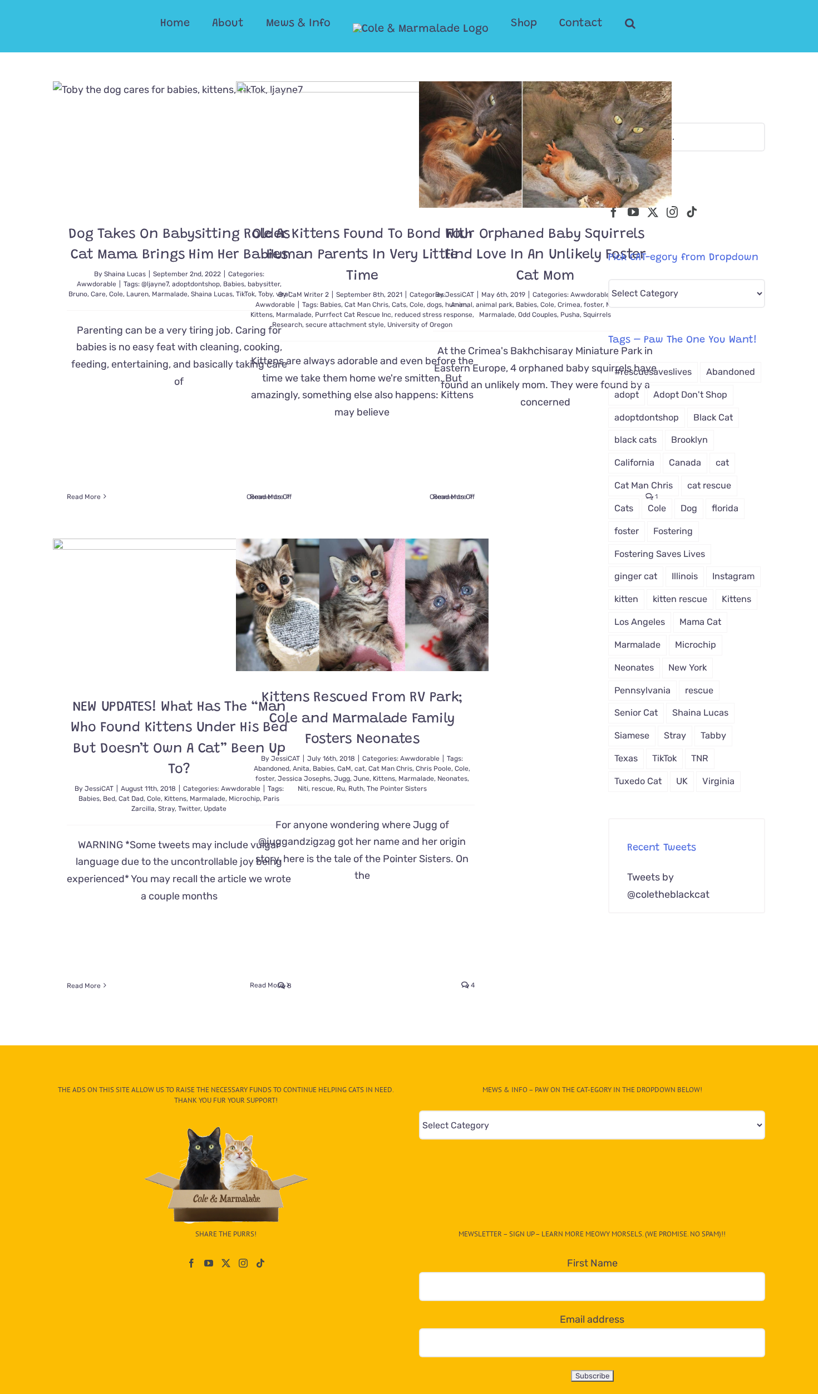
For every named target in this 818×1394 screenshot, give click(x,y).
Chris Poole (433, 768)
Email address (592, 1319)
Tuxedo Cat (638, 781)
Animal (461, 305)
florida (725, 508)
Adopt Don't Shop (690, 394)
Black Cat (713, 417)
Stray (166, 809)
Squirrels (597, 315)
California (634, 462)
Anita (301, 768)
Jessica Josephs (304, 778)
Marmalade (170, 294)
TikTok (664, 758)
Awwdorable (96, 284)
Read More (84, 497)
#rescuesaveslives (653, 371)
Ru (341, 789)
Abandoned (271, 768)
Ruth (355, 789)
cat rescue (709, 485)
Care (98, 294)
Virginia (718, 781)
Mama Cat (700, 622)
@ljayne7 (155, 284)
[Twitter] (652, 212)
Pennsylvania (642, 690)
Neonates (452, 778)
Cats (399, 305)
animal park (494, 305)
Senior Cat (636, 712)
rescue (322, 789)
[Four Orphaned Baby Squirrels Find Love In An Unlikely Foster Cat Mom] (545, 144)
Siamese (631, 735)
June (361, 778)
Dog (689, 508)
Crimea (569, 305)
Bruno (77, 294)
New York (687, 667)
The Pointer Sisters (397, 789)
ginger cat (635, 576)
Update (215, 809)
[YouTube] (633, 212)
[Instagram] (672, 212)
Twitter (189, 809)
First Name (592, 1263)
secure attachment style (344, 325)
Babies (330, 305)
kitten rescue (680, 599)
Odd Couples (537, 315)
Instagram (733, 576)
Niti (303, 789)
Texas (626, 758)
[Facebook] (613, 212)
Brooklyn (689, 439)
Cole (116, 294)
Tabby (713, 735)
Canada (685, 462)
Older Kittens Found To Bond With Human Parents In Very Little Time (362, 255)
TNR (699, 758)
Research (287, 325)
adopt (626, 394)
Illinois (685, 576)
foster (593, 305)
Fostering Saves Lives (659, 554)
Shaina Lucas (125, 274)
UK (682, 781)
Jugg (342, 778)
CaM (344, 768)
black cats (635, 439)
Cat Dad (131, 799)
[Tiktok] (691, 212)
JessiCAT (459, 295)
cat (359, 768)
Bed (109, 799)
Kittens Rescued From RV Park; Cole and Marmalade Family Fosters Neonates (362, 719)
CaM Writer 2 (308, 295)
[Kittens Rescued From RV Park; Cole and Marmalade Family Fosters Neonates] (362, 605)
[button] (630, 23)
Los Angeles (639, 622)
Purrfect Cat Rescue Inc (353, 315)
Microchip (695, 644)
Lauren (137, 294)
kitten (626, 599)
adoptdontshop (196, 284)
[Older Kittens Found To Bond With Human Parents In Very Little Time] (362, 144)
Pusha (570, 315)
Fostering (673, 531)
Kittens (261, 315)
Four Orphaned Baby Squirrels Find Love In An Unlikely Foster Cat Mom (545, 255)
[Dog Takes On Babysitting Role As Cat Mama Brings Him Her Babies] (179, 144)
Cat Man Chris (366, 305)
